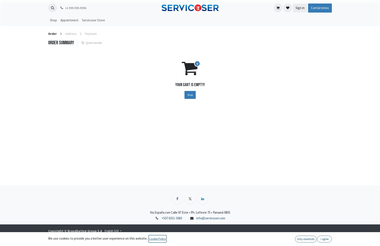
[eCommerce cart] (278, 8)
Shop (190, 94)
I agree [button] (325, 239)
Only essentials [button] (305, 239)
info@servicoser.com (210, 218)
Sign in (300, 8)
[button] (52, 8)
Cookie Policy (157, 239)
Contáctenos (320, 8)
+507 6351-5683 (172, 218)
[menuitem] (53, 20)
